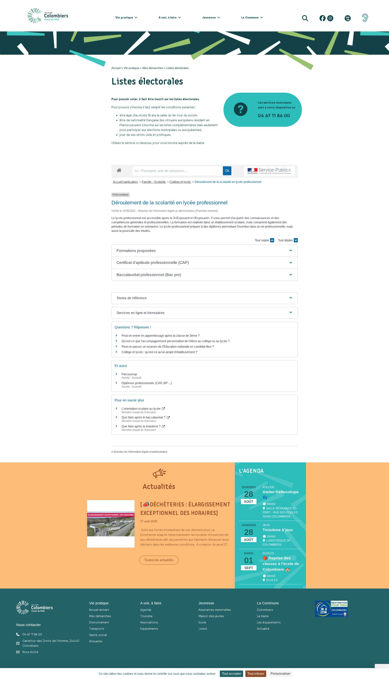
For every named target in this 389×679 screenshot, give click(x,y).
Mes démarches (152, 68)
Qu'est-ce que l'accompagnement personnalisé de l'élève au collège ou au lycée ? (176, 341)
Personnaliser (280, 673)
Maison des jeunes (211, 616)
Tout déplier (286, 240)
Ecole (202, 622)
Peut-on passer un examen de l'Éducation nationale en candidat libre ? (168, 346)
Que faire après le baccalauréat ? (144, 417)
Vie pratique (124, 17)
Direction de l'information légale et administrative (140, 451)
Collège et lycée (180, 182)
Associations (149, 622)
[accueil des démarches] (119, 169)
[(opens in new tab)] (365, 17)
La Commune (250, 17)
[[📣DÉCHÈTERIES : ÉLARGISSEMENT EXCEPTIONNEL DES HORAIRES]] (111, 523)
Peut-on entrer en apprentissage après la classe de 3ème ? (161, 335)
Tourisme (146, 616)
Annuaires (95, 641)
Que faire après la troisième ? (141, 426)
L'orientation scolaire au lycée (141, 408)
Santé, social (98, 635)
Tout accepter (231, 673)
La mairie (263, 616)
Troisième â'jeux (278, 530)
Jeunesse (209, 17)
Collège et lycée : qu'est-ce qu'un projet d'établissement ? (159, 352)
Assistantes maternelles (215, 609)
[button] (136, 17)
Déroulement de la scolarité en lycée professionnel (228, 182)
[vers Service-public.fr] (269, 171)
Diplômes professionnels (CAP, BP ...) (147, 383)
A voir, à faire (168, 17)
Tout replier (262, 240)
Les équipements (269, 622)
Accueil (116, 68)
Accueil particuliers (126, 182)
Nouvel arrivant (99, 609)
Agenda (145, 609)
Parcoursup (129, 374)
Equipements (149, 628)
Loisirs (203, 628)
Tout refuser (255, 673)
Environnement (99, 622)
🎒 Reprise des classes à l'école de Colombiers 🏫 (281, 564)
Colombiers (265, 609)
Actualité (263, 628)
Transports (96, 628)
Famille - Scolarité (154, 182)
